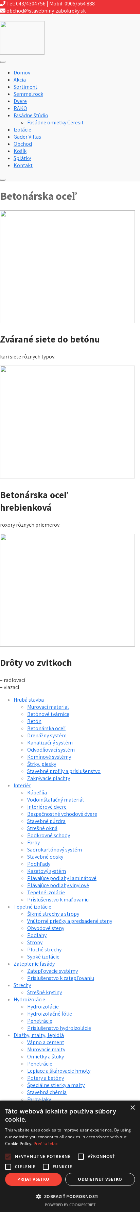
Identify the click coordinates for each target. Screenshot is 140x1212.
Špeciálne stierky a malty (56, 1085)
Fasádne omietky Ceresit (55, 122)
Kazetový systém (46, 871)
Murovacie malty (46, 1049)
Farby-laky (39, 1099)
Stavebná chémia (47, 1092)
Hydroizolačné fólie (49, 1013)
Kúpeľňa (37, 792)
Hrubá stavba (29, 699)
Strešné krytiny (44, 992)
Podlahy (37, 935)
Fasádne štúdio (31, 115)
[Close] (2, 180)
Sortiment (25, 86)
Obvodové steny (45, 928)
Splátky (22, 158)
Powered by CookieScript (70, 1204)
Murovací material (48, 706)
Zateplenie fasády (34, 963)
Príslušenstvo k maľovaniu (58, 899)
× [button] (132, 1107)
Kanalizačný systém (50, 742)
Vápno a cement (45, 1042)
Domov (22, 72)
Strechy (22, 985)
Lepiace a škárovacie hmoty (58, 1070)
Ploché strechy (44, 949)
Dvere (20, 101)
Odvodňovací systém (51, 749)
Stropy (34, 942)
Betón (34, 721)
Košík (20, 151)
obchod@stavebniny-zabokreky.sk (46, 10)
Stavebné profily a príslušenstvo (64, 771)
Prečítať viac (46, 1143)
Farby (33, 842)
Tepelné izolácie (46, 892)
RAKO (20, 108)
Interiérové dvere (47, 806)
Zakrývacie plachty (48, 778)
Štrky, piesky (41, 764)
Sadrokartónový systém (54, 849)
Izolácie (22, 129)
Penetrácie (39, 1020)
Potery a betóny (45, 1078)
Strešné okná (42, 828)
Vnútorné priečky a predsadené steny (69, 921)
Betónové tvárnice (48, 714)
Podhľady (38, 863)
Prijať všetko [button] (33, 1179)
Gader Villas (27, 136)
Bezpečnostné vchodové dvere (62, 814)
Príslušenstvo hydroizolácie (59, 1028)
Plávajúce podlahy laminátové (62, 878)
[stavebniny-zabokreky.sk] (22, 52)
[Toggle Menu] (2, 62)
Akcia (20, 79)
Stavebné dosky (45, 856)
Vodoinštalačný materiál (55, 799)
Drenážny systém (47, 735)
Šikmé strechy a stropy (53, 913)
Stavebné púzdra (46, 821)
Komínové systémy (49, 756)
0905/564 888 (80, 3)
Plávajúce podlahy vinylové (58, 885)
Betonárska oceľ (46, 728)
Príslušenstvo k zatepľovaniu (60, 978)
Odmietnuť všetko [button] (100, 1179)
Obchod (23, 143)
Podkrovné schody (48, 835)
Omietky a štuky (45, 1056)
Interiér (22, 785)
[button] (70, 1196)
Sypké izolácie (43, 956)
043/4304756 (31, 3)
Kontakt (23, 165)
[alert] (70, 1156)
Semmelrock (28, 94)
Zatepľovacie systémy (52, 970)
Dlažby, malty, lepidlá (39, 1035)
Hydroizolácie (29, 999)
